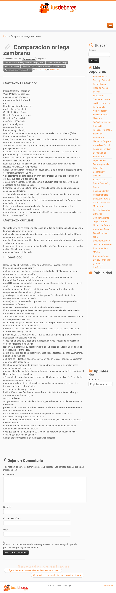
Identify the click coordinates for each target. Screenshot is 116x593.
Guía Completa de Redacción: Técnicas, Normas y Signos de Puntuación (102, 130)
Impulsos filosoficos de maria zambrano (36, 66)
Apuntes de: (94, 379)
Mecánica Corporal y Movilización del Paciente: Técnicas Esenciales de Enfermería (102, 149)
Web (5, 529)
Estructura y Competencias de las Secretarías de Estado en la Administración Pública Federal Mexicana (101, 107)
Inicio (5, 36)
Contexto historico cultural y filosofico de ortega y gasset (24, 62)
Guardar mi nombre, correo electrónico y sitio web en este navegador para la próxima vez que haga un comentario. (40, 546)
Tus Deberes (56, 585)
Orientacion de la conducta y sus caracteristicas (57, 575)
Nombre (7, 506)
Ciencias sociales (29, 59)
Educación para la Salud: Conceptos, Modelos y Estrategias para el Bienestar (102, 206)
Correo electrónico (12, 518)
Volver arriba (108, 585)
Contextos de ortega (12, 66)
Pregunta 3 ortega (58, 66)
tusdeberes (54, 69)
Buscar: (92, 49)
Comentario (8, 474)
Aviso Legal (67, 585)
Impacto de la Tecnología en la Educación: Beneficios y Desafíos (101, 168)
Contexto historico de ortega (57, 62)
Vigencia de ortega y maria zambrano (18, 70)
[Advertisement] (58, 108)
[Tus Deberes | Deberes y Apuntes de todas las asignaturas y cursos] (58, 8)
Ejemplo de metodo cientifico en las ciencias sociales (33, 570)
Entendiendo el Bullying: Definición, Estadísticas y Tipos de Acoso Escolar (102, 84)
